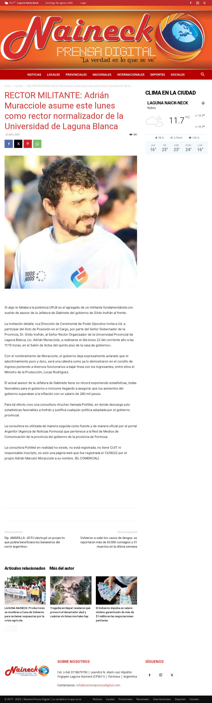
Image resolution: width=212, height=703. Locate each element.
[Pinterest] (28, 144)
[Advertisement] (70, 494)
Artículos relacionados (25, 568)
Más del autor (61, 568)
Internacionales (131, 74)
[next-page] (13, 628)
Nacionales (102, 74)
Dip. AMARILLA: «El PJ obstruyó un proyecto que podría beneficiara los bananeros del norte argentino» (35, 542)
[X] (204, 3)
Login (83, 2)
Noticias (34, 74)
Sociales (178, 74)
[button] (202, 75)
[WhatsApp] (37, 144)
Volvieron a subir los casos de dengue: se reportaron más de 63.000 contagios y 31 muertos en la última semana (108, 542)
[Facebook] (191, 3)
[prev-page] (7, 628)
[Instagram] (197, 3)
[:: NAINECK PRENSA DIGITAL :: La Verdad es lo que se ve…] (106, 38)
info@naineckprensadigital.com (98, 685)
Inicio (8, 86)
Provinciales (76, 74)
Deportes (157, 74)
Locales (53, 74)
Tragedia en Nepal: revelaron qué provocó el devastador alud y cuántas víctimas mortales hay (70, 612)
